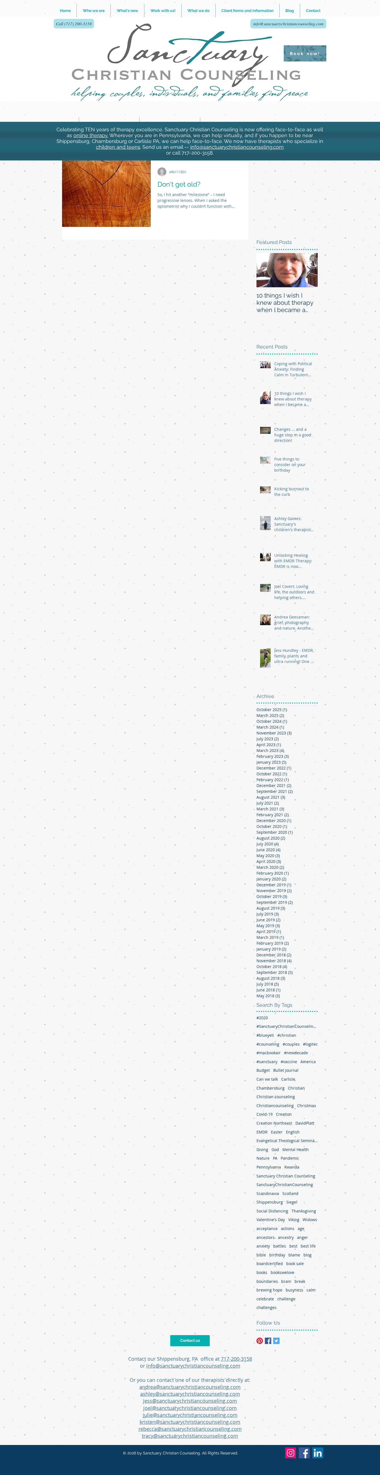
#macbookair (268, 1052)
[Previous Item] (265, 270)
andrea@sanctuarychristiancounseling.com (190, 1387)
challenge (286, 1298)
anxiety (263, 1246)
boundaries (267, 1281)
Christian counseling (275, 1096)
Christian (296, 1088)
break (300, 1281)
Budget (263, 1070)
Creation (284, 1114)
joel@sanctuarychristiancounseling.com (190, 1408)
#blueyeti (265, 1035)
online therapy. (90, 135)
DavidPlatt (304, 1123)
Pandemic (290, 1158)
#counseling (267, 1044)
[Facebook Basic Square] (268, 1341)
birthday (277, 1255)
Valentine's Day (270, 1219)
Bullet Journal (285, 1070)
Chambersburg (270, 1088)
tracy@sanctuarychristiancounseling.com (190, 1435)
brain (286, 1281)
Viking (293, 1219)
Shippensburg (269, 1202)
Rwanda (291, 1167)
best (293, 1246)
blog (307, 1255)
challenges (266, 1307)
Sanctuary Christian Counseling (285, 1176)
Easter (277, 1132)
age (301, 1228)
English (293, 1132)
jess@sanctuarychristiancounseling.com (190, 1400)
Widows (310, 1219)
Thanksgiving (304, 1211)
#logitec (310, 1044)
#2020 (262, 1017)
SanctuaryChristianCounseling (284, 1184)
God (275, 1149)
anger (302, 1237)
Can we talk (267, 1079)
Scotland (290, 1193)
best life (308, 1246)
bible (261, 1255)
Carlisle (288, 1079)
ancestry (286, 1237)
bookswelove (282, 1272)
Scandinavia (267, 1193)
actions (287, 1228)
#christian (286, 1035)
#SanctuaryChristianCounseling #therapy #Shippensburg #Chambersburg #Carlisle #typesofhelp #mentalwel (287, 1026)
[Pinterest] (259, 1341)
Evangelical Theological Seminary (287, 1140)
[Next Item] (308, 270)
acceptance (267, 1228)
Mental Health (295, 1149)
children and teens (118, 147)
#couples (291, 1044)
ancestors (265, 1237)
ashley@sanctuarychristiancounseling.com (190, 1393)
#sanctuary (266, 1061)
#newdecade (296, 1052)
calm (311, 1290)
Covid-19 (264, 1114)
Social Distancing (272, 1211)
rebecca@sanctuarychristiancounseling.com (190, 1428)
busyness (294, 1290)
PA (275, 1158)
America (308, 1061)
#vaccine (289, 1061)
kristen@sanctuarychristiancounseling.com (190, 1422)
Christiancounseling (275, 1105)
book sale (295, 1263)
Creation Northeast (274, 1123)
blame (294, 1255)
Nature (263, 1158)
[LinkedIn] (317, 1452)
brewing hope (269, 1290)
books (261, 1272)
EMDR (262, 1132)
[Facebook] (304, 1452)
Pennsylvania (268, 1167)
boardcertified (269, 1263)
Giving (262, 1149)
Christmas (306, 1105)
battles (279, 1246)
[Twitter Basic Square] (276, 1341)
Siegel (291, 1202)
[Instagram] (290, 1452)
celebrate (265, 1298)
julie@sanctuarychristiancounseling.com (190, 1415)
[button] (162, 10)
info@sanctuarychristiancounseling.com (237, 147)
